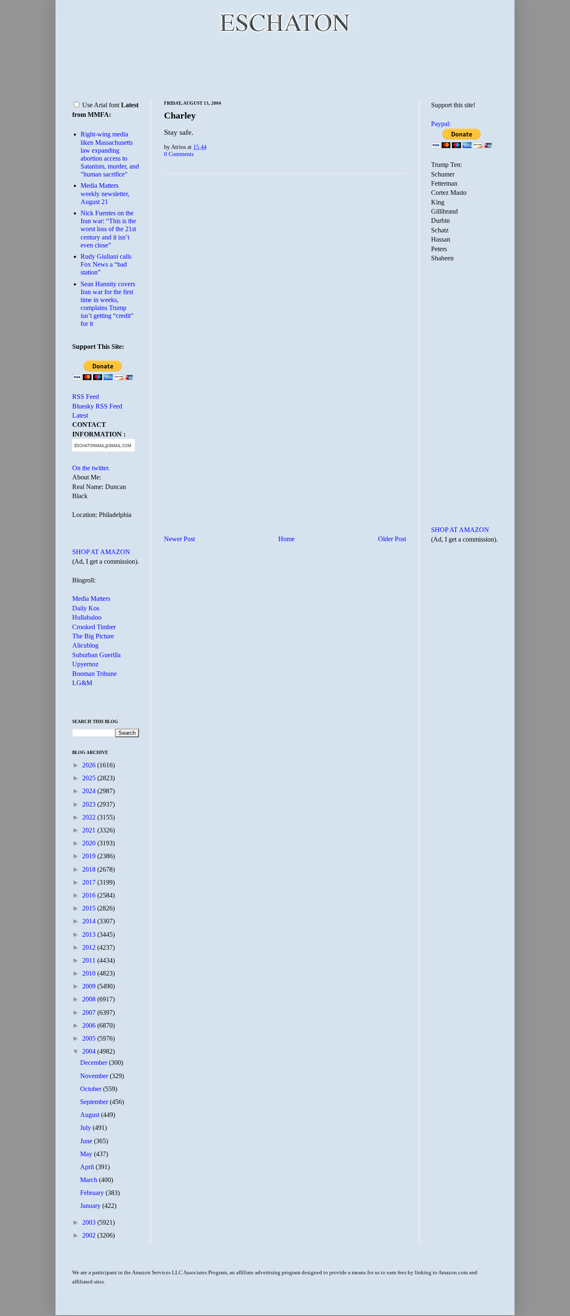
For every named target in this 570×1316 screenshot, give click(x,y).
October (91, 1088)
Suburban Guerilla (96, 654)
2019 (89, 856)
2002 (89, 1235)
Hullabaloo (86, 617)
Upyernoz (85, 664)
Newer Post (179, 538)
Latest (80, 415)
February (93, 1192)
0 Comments (179, 154)
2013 (89, 934)
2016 (89, 895)
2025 (89, 778)
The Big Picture (93, 636)
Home (286, 538)
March (89, 1179)
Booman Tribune (94, 673)
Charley (180, 115)
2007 (89, 1012)
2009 (89, 986)
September (95, 1101)
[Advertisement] (285, 67)
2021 (89, 830)
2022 (89, 817)
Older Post (392, 538)
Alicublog (85, 645)
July (86, 1127)
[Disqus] (285, 283)
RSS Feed (85, 396)
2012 (89, 947)
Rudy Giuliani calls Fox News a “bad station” (106, 264)
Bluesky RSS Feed (97, 406)
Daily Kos (85, 608)
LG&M (82, 682)
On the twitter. (91, 467)
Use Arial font (101, 104)
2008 (89, 999)
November (95, 1075)
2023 (89, 804)
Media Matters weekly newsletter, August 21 (105, 193)
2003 (89, 1222)
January (91, 1205)
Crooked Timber (94, 626)
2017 (89, 882)
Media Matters (91, 598)
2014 (89, 921)
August (90, 1114)
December (94, 1062)
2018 (89, 869)
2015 (89, 908)
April (88, 1166)
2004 (89, 1051)
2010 (89, 973)
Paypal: (441, 123)
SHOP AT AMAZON (101, 551)
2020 (89, 843)
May (87, 1153)
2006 (89, 1025)
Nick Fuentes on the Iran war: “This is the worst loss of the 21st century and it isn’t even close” (108, 229)
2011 (89, 960)
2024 (89, 790)
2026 (89, 765)
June (87, 1141)
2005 (89, 1038)
